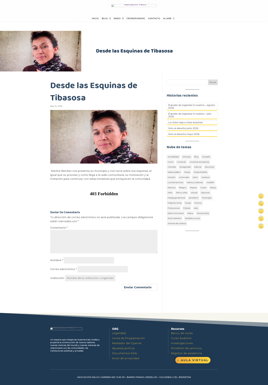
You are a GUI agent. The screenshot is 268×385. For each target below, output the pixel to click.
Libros (195, 177)
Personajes (206, 198)
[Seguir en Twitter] (59, 357)
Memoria (171, 188)
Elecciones (209, 167)
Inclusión (171, 177)
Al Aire (167, 18)
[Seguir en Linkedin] (78, 357)
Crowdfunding (135, 18)
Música (213, 188)
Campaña (206, 157)
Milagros (182, 188)
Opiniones (205, 193)
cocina (170, 162)
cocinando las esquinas (199, 162)
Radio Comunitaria (176, 213)
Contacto (154, 18)
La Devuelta (184, 177)
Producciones (174, 208)
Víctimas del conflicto (177, 223)
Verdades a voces (192, 218)
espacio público (174, 172)
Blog (105, 18)
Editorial (197, 167)
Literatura (205, 177)
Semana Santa (203, 213)
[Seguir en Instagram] (72, 357)
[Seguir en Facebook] (52, 357)
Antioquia (186, 157)
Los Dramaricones (175, 182)
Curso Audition (181, 338)
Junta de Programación (128, 338)
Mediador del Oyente (126, 343)
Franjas (187, 172)
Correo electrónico (63, 269)
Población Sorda (174, 203)
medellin (210, 182)
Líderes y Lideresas (195, 182)
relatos (190, 213)
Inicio (95, 18)
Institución (57, 278)
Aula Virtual (195, 360)
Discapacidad (185, 167)
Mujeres (193, 188)
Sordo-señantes (174, 218)
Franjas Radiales (200, 172)
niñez (170, 193)
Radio (117, 18)
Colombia (172, 167)
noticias (194, 193)
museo (203, 188)
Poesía (188, 203)
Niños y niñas (181, 193)
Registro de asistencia (186, 353)
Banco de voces (182, 333)
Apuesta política (123, 348)
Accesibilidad (173, 157)
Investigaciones (182, 343)
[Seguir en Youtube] (65, 357)
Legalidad (119, 333)
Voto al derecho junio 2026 (183, 128)
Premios (198, 203)
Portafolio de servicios (186, 348)
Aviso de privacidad (125, 358)
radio (196, 208)
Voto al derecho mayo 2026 (183, 134)
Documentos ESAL (125, 353)
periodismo (193, 198)
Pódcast (186, 208)
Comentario (59, 227)
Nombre (56, 260)
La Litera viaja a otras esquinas (185, 122)
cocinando (181, 162)
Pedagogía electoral (176, 198)
